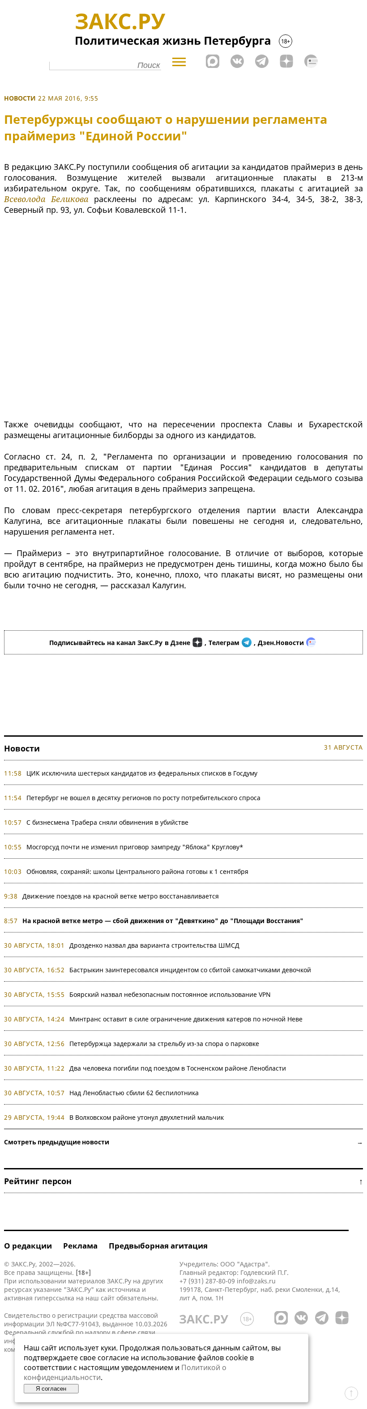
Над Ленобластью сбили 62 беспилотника (134, 1092)
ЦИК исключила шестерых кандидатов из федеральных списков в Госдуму (141, 773)
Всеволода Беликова (46, 199)
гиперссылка (54, 1298)
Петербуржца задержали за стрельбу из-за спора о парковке (164, 1043)
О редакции (28, 1245)
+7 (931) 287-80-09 (207, 1281)
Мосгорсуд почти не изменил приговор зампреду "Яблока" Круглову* (134, 847)
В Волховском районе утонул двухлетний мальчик (146, 1117)
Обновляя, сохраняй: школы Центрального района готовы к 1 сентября (137, 871)
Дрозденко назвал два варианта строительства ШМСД (154, 945)
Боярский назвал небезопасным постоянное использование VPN (170, 994)
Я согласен (51, 1388)
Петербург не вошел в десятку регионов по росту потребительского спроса (143, 797)
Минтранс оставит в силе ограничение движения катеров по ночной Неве (186, 1019)
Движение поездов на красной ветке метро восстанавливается (120, 896)
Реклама (80, 1245)
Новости (20, 98)
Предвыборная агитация (158, 1245)
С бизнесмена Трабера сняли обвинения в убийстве (107, 822)
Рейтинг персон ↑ (183, 1181)
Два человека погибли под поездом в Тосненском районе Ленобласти (177, 1068)
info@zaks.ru (256, 1281)
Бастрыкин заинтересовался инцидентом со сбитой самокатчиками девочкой (190, 970)
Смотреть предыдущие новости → (183, 1142)
